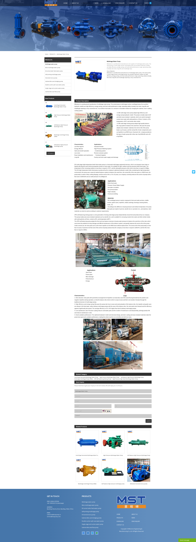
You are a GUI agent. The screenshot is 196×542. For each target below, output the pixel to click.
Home (46, 54)
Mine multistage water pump (52, 67)
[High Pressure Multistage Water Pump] (113, 441)
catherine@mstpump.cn (54, 514)
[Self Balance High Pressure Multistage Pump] (139, 441)
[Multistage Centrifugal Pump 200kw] (87, 469)
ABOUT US (135, 514)
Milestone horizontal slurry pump (138, 484)
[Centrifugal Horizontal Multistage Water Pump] (87, 441)
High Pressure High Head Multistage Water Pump (125, 379)
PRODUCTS (52, 54)
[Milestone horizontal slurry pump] (139, 469)
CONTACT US (120, 525)
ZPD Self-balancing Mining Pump (102, 379)
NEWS (133, 518)
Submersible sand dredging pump (54, 81)
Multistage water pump (63, 54)
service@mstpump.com (54, 516)
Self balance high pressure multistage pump (113, 484)
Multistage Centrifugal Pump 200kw (83, 379)
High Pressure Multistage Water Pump (109, 377)
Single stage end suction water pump (54, 88)
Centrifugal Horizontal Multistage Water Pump (86, 377)
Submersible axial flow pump (52, 91)
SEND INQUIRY (136, 521)
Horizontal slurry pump (51, 78)
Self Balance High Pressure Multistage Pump (132, 377)
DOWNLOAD (120, 521)
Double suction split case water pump (55, 85)
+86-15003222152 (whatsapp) (55, 503)
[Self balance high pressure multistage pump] (113, 469)
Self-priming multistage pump (53, 74)
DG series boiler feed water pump (54, 71)
